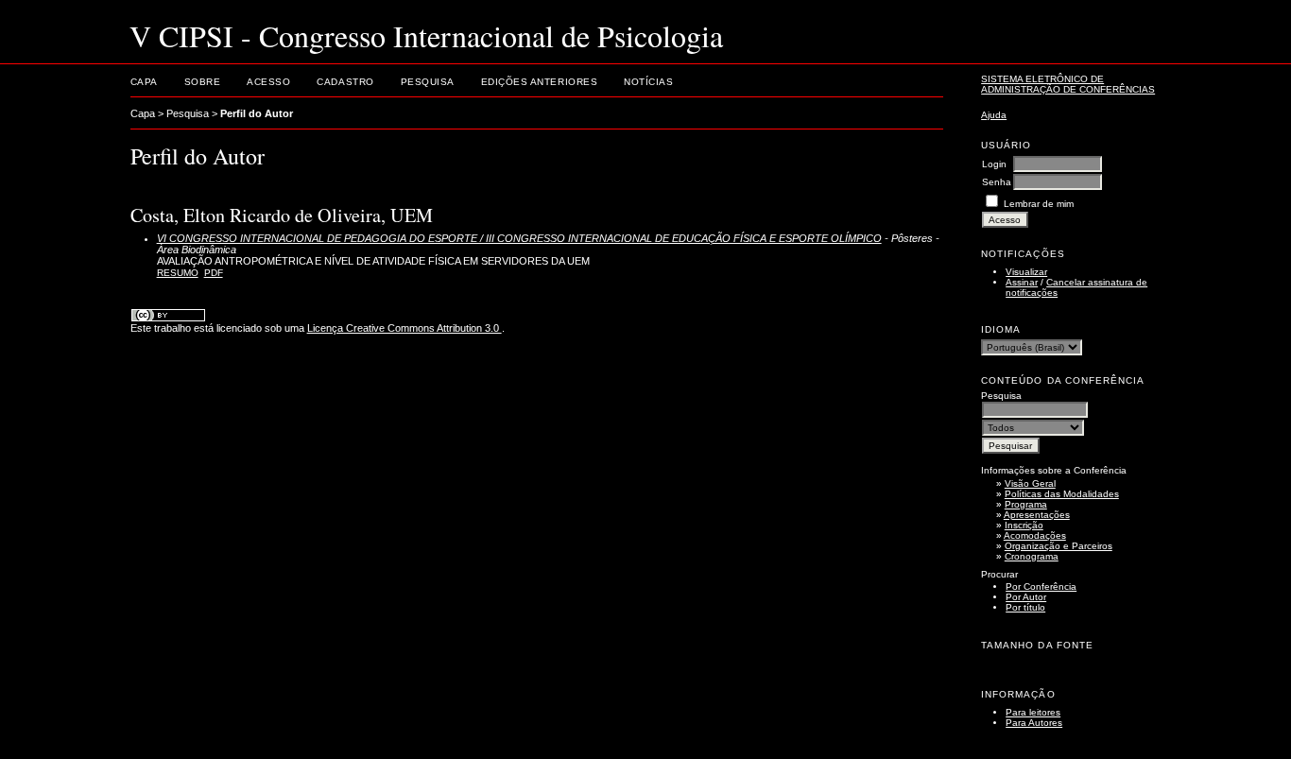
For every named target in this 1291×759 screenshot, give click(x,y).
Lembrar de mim (1039, 203)
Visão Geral (1030, 483)
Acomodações (1035, 535)
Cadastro (345, 82)
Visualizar (1026, 272)
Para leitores (1033, 712)
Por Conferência (1041, 586)
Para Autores (1034, 722)
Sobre (202, 82)
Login (994, 164)
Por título (1025, 607)
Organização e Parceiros (1058, 546)
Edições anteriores (539, 82)
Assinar (1022, 282)
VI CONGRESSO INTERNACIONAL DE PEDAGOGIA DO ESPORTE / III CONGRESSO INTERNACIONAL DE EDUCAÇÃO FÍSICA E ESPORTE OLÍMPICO (519, 238)
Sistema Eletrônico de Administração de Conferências (1068, 84)
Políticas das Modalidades (1062, 494)
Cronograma (1032, 556)
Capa (144, 82)
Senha (996, 182)
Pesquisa (428, 82)
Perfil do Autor (256, 113)
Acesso (268, 82)
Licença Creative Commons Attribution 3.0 (404, 328)
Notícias (648, 82)
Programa (1026, 504)
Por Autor (1026, 597)
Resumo (177, 272)
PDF (213, 272)
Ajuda (994, 115)
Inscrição (1024, 525)
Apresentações (1037, 514)
